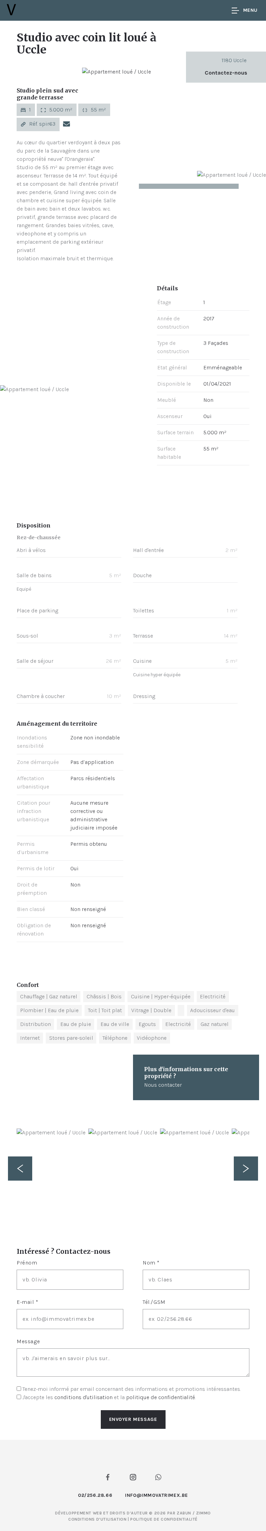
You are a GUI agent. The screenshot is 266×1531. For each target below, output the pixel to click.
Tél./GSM (154, 1302)
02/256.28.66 (95, 1495)
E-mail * (27, 1302)
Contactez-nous (226, 72)
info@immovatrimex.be (156, 1495)
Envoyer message (133, 1419)
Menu (250, 10)
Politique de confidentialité (164, 1519)
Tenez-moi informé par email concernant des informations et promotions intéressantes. (132, 1389)
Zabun (184, 1513)
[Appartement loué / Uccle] (116, 71)
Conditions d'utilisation (98, 1519)
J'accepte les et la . (109, 1397)
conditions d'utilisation (83, 1397)
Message (28, 1341)
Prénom (27, 1262)
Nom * (151, 1262)
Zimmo (203, 1513)
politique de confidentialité (160, 1397)
